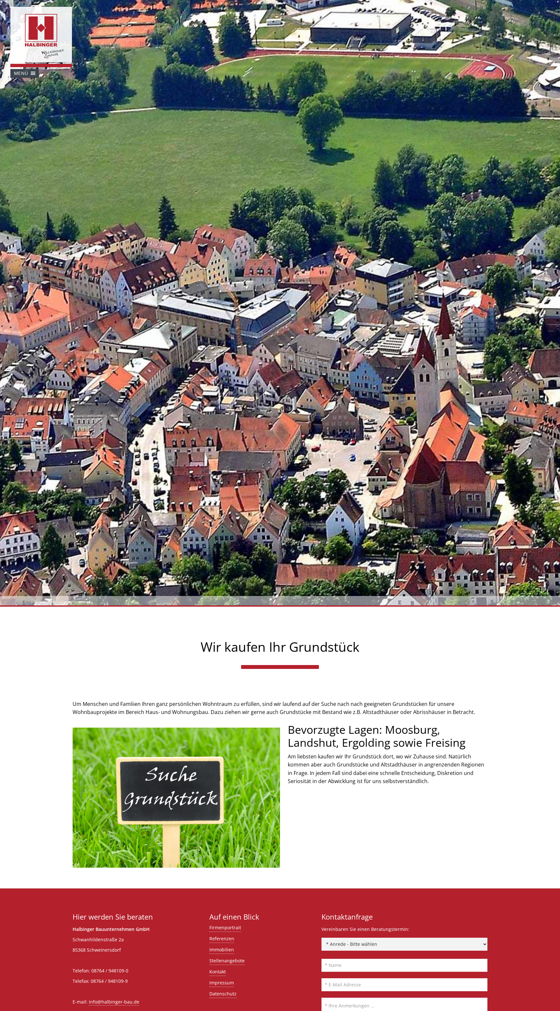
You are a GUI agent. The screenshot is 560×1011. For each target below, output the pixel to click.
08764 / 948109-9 (109, 981)
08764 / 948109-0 (109, 971)
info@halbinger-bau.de (114, 1002)
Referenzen (221, 938)
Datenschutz (223, 994)
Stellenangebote (227, 960)
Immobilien (221, 949)
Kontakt (217, 972)
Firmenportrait (225, 927)
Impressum (221, 983)
